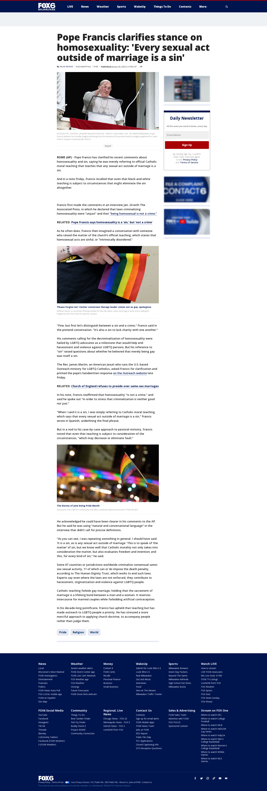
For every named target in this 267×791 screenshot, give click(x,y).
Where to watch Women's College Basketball (214, 747)
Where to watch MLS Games (211, 760)
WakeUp (142, 664)
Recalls (106, 675)
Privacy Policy (190, 159)
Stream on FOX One (214, 710)
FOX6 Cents (109, 671)
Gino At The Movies (146, 690)
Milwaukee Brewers (178, 668)
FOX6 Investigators (47, 675)
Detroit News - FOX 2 (114, 726)
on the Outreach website (130, 373)
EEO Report (142, 733)
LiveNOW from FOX (211, 683)
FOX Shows (206, 701)
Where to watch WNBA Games (212, 753)
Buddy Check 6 (78, 726)
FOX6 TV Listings (209, 679)
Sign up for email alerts (147, 718)
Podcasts (43, 683)
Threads (42, 729)
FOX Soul (205, 694)
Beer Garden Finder (80, 718)
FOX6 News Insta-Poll (49, 690)
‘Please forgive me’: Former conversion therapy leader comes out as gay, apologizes (104, 307)
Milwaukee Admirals (179, 679)
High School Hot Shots (180, 683)
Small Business (110, 686)
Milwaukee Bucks (177, 686)
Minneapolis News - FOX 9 (116, 722)
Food (138, 686)
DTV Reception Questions (149, 748)
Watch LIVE (209, 664)
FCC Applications (144, 740)
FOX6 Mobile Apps (145, 722)
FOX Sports (206, 690)
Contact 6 (108, 668)
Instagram (43, 722)
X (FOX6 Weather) (47, 744)
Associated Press (83, 66)
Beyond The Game (178, 675)
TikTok (41, 726)
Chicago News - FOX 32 (115, 718)
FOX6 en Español (46, 697)
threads (213, 778)
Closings (75, 686)
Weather (77, 664)
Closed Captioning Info (147, 744)
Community (79, 710)
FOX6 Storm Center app (83, 671)
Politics (41, 686)
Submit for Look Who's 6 (148, 668)
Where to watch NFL (211, 714)
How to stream (208, 668)
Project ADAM (78, 729)
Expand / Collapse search (227, 6)
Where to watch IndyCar (213, 735)
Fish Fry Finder (78, 722)
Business (107, 683)
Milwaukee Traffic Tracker (149, 694)
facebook (195, 778)
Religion (78, 632)
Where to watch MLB (211, 725)
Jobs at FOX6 (142, 729)
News (42, 664)
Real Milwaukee (144, 675)
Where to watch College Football (213, 720)
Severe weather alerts (82, 668)
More (202, 6)
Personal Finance (112, 679)
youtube (220, 778)
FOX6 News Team (145, 726)
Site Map (42, 701)
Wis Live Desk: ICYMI (211, 675)
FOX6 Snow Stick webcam (84, 694)
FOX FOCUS (174, 722)
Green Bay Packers (178, 671)
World (94, 632)
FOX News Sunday (210, 697)
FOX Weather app (80, 679)
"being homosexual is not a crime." (133, 213)
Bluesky (42, 733)
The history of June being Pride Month (78, 505)
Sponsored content (178, 726)
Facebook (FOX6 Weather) (51, 740)
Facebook (43, 718)
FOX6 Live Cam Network (83, 675)
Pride (96, 66)
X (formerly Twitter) (48, 737)
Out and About (143, 679)
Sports (173, 664)
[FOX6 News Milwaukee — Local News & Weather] (48, 6)
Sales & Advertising (182, 710)
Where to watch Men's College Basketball (212, 740)
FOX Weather (77, 683)
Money (108, 664)
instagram (207, 778)
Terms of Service (189, 162)
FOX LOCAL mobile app (50, 694)
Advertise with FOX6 (179, 718)
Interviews (141, 683)
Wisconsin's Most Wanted (51, 671)
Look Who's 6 (143, 671)
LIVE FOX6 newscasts (211, 671)
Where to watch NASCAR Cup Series (213, 730)
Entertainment (45, 679)
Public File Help (143, 737)
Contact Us (144, 710)
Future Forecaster (80, 690)
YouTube (42, 714)
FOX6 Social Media (51, 710)
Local (41, 668)
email (226, 778)
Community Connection (83, 733)
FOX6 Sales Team (177, 714)
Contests (140, 714)
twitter (201, 778)
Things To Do (78, 714)
